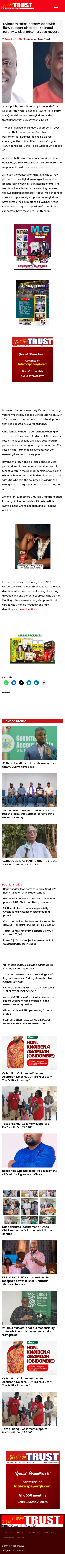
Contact (8, 1532)
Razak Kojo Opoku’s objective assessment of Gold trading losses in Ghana (29, 1172)
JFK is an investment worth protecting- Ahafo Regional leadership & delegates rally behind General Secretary (28, 814)
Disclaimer (33, 1532)
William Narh (29, 609)
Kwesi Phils (21, 1550)
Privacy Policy (49, 1532)
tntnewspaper (11, 1545)
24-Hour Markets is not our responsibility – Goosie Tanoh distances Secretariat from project (26, 912)
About (20, 1532)
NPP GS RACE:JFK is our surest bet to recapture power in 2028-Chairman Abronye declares (25, 1280)
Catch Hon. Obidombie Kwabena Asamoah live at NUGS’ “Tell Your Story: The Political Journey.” (27, 1076)
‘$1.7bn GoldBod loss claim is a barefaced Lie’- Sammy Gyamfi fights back (29, 765)
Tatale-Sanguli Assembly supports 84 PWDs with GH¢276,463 (26, 1125)
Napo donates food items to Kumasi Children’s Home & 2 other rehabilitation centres (27, 1230)
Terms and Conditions (14, 1537)
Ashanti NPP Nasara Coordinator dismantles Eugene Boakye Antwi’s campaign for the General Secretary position (28, 1001)
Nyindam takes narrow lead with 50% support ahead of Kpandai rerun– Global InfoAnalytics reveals (31, 27)
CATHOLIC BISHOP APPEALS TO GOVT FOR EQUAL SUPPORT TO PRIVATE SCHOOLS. (29, 862)
